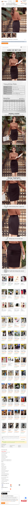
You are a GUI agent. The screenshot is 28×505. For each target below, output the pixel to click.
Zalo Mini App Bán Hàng (4, 481)
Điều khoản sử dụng (3, 466)
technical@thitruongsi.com (8, 460)
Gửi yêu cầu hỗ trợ (3, 454)
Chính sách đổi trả (3, 458)
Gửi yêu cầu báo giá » (23, 438)
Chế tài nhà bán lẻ (3, 469)
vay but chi (19, 445)
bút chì (9, 2)
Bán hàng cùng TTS (24, 2)
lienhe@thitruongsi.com (8, 459)
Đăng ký (25, 1)
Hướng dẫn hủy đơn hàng (4, 456)
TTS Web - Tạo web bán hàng (4, 480)
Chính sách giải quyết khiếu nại (5, 473)
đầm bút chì (14, 2)
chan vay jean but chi (12, 445)
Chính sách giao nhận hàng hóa (5, 474)
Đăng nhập (25, 0)
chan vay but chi (3, 445)
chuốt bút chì (17, 2)
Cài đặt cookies (3, 472)
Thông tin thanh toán (3, 467)
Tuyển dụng (2, 465)
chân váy (11, 2)
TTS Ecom (2, 482)
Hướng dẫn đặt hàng (3, 455)
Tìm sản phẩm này (5, 43)
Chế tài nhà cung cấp (3, 468)
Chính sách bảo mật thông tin (4, 471)
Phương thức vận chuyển (4, 457)
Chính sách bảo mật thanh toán (5, 470)
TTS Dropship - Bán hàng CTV (4, 479)
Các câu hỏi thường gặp (4, 453)
